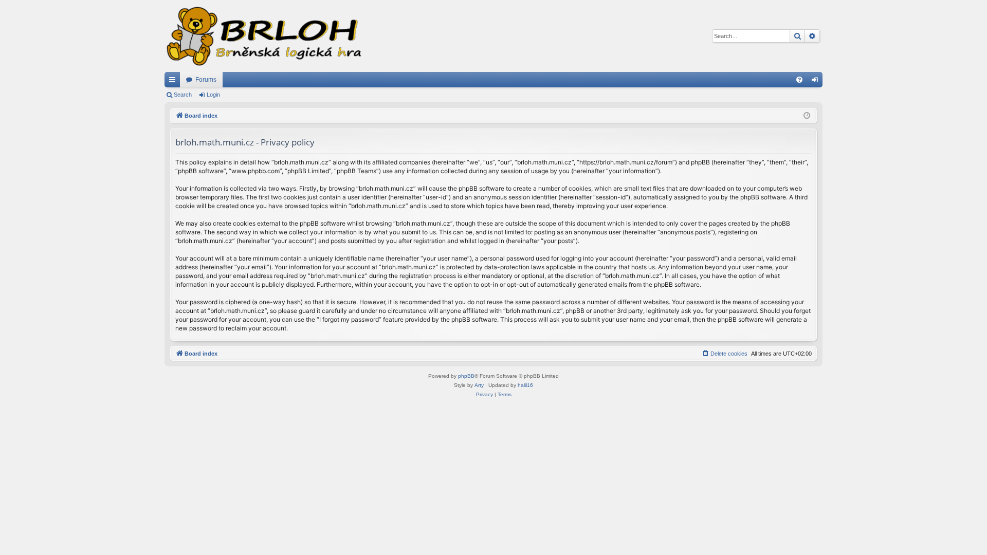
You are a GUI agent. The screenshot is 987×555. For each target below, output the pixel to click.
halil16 (525, 385)
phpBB (466, 376)
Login (213, 94)
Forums (205, 79)
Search (183, 94)
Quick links (174, 81)
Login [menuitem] (816, 81)
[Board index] (263, 36)
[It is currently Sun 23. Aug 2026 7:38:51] (806, 116)
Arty (479, 385)
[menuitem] (799, 79)
